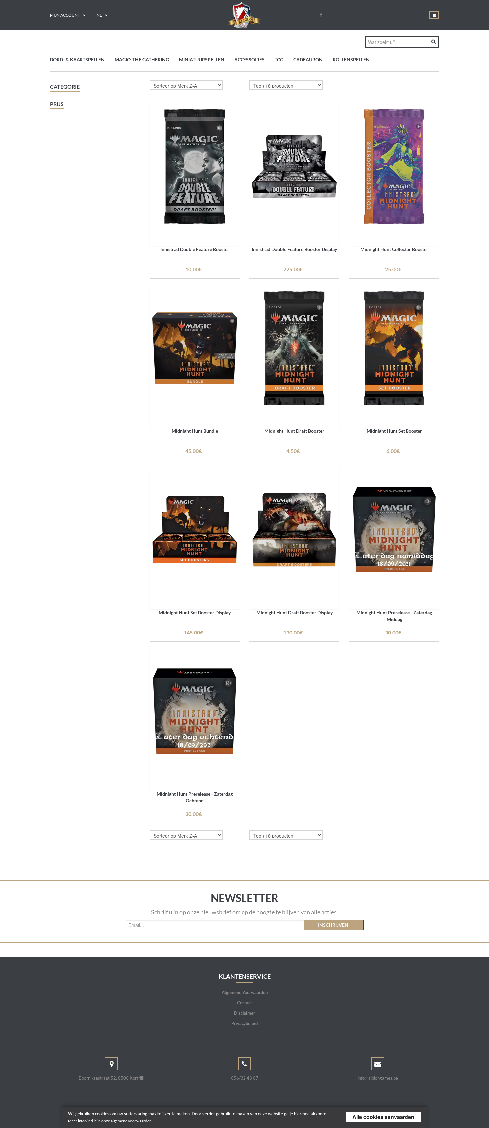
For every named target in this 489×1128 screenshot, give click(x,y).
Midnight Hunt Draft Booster (294, 431)
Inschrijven (333, 925)
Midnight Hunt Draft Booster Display (294, 612)
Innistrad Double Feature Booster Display (294, 249)
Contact (244, 1002)
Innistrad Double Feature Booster (194, 249)
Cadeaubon (308, 59)
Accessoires (249, 59)
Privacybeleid (244, 1023)
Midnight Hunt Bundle (195, 431)
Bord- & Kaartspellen (77, 59)
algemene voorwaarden (131, 1120)
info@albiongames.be (378, 1078)
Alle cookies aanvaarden (383, 1117)
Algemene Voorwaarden (245, 992)
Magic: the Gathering (142, 59)
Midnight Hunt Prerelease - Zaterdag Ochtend (195, 797)
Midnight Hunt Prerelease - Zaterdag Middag (394, 616)
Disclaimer (244, 1013)
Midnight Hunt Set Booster (394, 431)
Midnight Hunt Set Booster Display (195, 612)
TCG (279, 59)
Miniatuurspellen (201, 59)
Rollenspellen (351, 59)
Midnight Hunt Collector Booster (394, 249)
